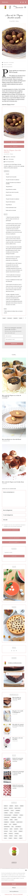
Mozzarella (18, 826)
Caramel (6, 812)
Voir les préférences (14, 891)
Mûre (11, 828)
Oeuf (11, 831)
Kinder (5, 824)
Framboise (6, 822)
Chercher (14, 556)
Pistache (11, 833)
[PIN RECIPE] (14, 146)
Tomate (10, 838)
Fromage (12, 822)
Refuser (14, 887)
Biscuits (11, 808)
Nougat (5, 831)
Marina (17, 21)
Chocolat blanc (7, 815)
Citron (21, 815)
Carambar (18, 810)
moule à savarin (8, 89)
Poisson (16, 833)
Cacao (4, 318)
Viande (20, 838)
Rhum (16, 835)
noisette (18, 92)
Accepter (14, 884)
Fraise (16, 819)
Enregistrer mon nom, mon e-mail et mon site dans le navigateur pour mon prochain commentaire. (14, 525)
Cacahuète (6, 810)
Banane (21, 805)
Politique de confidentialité (18, 894)
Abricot (5, 805)
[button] (26, 870)
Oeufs (20, 318)
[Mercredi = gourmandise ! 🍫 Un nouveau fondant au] (14, 676)
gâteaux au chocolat (16, 75)
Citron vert (6, 817)
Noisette (15, 318)
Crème (11, 819)
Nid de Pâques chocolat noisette (12, 151)
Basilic (5, 808)
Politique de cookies (8, 894)
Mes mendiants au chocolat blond (11, 439)
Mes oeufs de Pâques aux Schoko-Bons (13, 482)
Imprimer (14, 142)
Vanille (15, 838)
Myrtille (6, 828)
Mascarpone (6, 826)
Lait (10, 824)
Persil (5, 833)
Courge (6, 819)
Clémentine (13, 817)
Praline (11, 835)
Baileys (16, 805)
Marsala (14, 824)
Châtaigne (15, 815)
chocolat (15, 72)
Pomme (5, 835)
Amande (11, 805)
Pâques (10, 70)
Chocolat (10, 318)
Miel (12, 826)
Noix (21, 828)
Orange (20, 831)
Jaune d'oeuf (19, 822)
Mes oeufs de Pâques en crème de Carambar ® (11, 396)
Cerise (11, 812)
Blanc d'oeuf (17, 808)
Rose (20, 835)
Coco (19, 817)
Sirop (5, 838)
